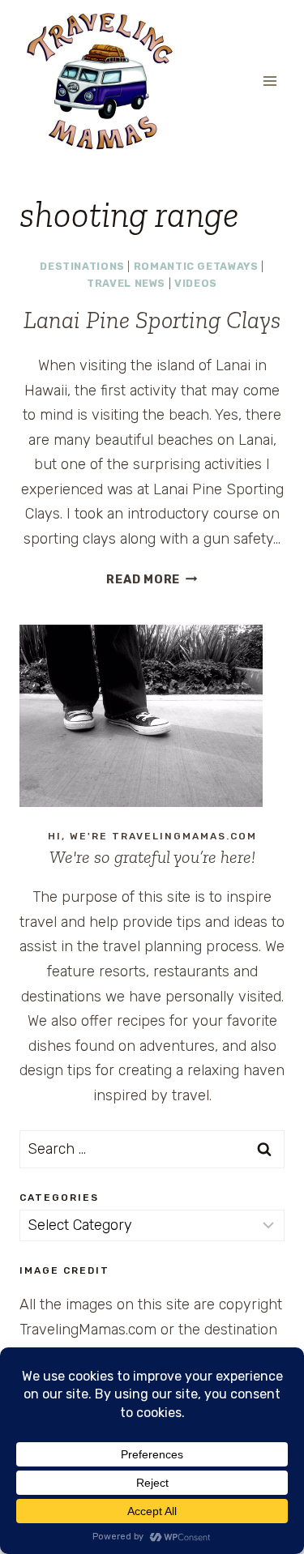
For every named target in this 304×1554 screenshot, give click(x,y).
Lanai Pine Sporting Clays (152, 320)
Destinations (82, 266)
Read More (151, 580)
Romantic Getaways (196, 266)
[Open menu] (270, 80)
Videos (195, 283)
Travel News (126, 283)
